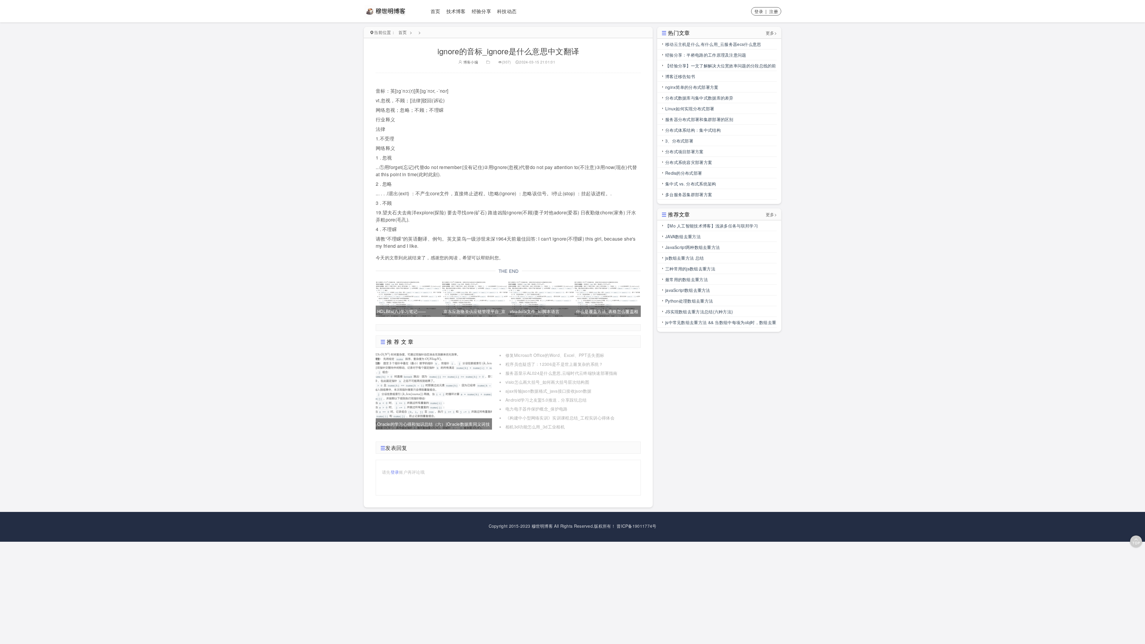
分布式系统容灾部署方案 (688, 162)
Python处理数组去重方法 (689, 301)
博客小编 (470, 61)
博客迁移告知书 (680, 76)
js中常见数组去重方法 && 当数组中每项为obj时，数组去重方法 (720, 323)
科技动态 (506, 11)
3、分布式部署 (679, 141)
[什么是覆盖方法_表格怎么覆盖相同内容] (607, 298)
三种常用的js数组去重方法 (690, 269)
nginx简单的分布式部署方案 (692, 87)
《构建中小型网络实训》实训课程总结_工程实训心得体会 (560, 418)
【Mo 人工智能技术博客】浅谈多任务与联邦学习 (711, 226)
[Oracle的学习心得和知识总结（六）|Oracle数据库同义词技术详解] (434, 390)
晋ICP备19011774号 (636, 526)
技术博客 (456, 11)
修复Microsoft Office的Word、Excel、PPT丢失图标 (554, 355)
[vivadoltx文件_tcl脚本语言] (541, 298)
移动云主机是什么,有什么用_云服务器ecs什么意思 (713, 44)
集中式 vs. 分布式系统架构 (690, 184)
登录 (758, 11)
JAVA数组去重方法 (683, 236)
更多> (771, 33)
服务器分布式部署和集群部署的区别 (699, 119)
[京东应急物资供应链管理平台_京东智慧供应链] (474, 298)
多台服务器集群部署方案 (688, 194)
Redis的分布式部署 (683, 173)
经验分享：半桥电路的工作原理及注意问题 (705, 55)
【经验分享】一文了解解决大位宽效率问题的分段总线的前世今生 (720, 67)
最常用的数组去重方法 (686, 279)
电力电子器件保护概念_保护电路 (536, 409)
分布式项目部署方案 (684, 151)
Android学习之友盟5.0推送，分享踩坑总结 (546, 400)
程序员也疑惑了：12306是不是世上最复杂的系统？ (554, 364)
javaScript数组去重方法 (687, 290)
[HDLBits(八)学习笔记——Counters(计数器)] (408, 298)
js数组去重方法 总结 (684, 258)
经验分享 (481, 11)
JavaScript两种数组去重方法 (692, 247)
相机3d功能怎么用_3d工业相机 (535, 427)
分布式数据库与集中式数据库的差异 (699, 98)
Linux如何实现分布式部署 (689, 109)
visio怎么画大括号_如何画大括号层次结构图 (547, 382)
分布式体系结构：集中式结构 (693, 130)
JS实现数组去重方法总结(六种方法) (699, 312)
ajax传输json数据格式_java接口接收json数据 (548, 391)
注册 (773, 11)
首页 (435, 11)
